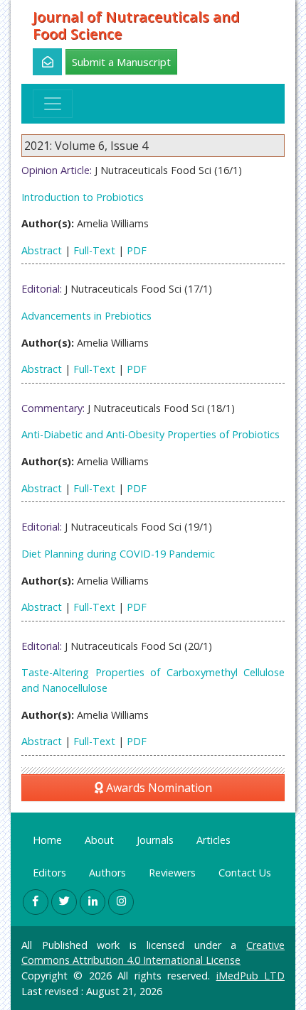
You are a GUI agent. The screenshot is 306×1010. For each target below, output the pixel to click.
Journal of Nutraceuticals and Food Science (136, 26)
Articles (213, 840)
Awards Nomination (157, 787)
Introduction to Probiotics (82, 197)
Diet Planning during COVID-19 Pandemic (118, 553)
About (99, 840)
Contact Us (244, 872)
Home (47, 840)
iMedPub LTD (250, 975)
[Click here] (39, 61)
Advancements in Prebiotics (86, 315)
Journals (155, 840)
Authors (107, 872)
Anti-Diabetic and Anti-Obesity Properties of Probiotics (150, 434)
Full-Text (94, 250)
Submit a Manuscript (121, 62)
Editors (49, 872)
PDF (137, 250)
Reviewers (172, 872)
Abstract (41, 250)
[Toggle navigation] (53, 103)
